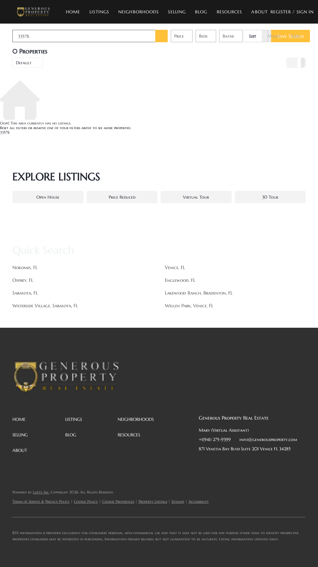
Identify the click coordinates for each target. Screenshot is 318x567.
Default (24, 62)
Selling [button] (177, 12)
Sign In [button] (305, 12)
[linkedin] (215, 462)
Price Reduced (122, 197)
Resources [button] (229, 12)
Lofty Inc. (41, 492)
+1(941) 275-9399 (215, 439)
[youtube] (265, 462)
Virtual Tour (196, 197)
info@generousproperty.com (268, 439)
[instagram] (253, 462)
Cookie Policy (86, 501)
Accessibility (199, 501)
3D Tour (270, 197)
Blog (201, 12)
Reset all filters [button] (13, 127)
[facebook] (203, 462)
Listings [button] (99, 12)
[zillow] (240, 462)
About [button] (259, 12)
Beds (203, 36)
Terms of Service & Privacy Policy (41, 501)
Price (179, 36)
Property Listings (153, 501)
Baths (228, 36)
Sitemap (177, 501)
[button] (33, 11)
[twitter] (228, 462)
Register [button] (280, 12)
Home (73, 12)
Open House (47, 197)
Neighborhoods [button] (138, 12)
